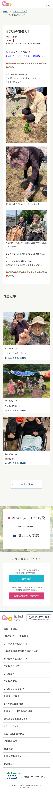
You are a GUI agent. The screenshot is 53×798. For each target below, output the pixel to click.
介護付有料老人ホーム (15, 756)
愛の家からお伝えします (16, 718)
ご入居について (11, 666)
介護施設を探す (12, 696)
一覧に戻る (27, 484)
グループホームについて (16, 643)
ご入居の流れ (10, 681)
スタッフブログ (11, 726)
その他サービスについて (16, 658)
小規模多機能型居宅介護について (21, 651)
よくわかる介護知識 (13, 703)
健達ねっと (9, 763)
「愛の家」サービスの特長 (16, 636)
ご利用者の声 (10, 741)
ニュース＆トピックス (14, 733)
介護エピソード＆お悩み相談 (18, 711)
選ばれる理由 (10, 628)
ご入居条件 (9, 673)
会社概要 (8, 748)
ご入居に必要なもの (14, 688)
